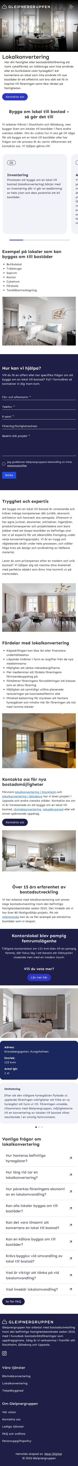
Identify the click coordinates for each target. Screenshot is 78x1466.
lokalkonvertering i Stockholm (35, 792)
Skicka (9, 475)
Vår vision (9, 1412)
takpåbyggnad (53, 809)
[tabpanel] (39, 1224)
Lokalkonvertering (15, 1383)
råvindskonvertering (27, 809)
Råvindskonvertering (16, 1376)
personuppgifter (17, 465)
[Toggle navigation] (71, 6)
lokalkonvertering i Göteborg (22, 796)
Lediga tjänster (13, 1426)
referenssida (10, 917)
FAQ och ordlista (13, 1433)
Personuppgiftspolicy (16, 1440)
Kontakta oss (11, 1419)
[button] (15, 96)
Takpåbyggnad (12, 1390)
